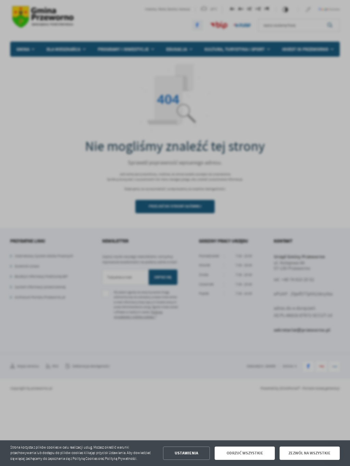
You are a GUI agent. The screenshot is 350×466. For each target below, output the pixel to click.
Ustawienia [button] (186, 453)
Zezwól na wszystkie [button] (309, 453)
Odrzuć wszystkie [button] (245, 453)
